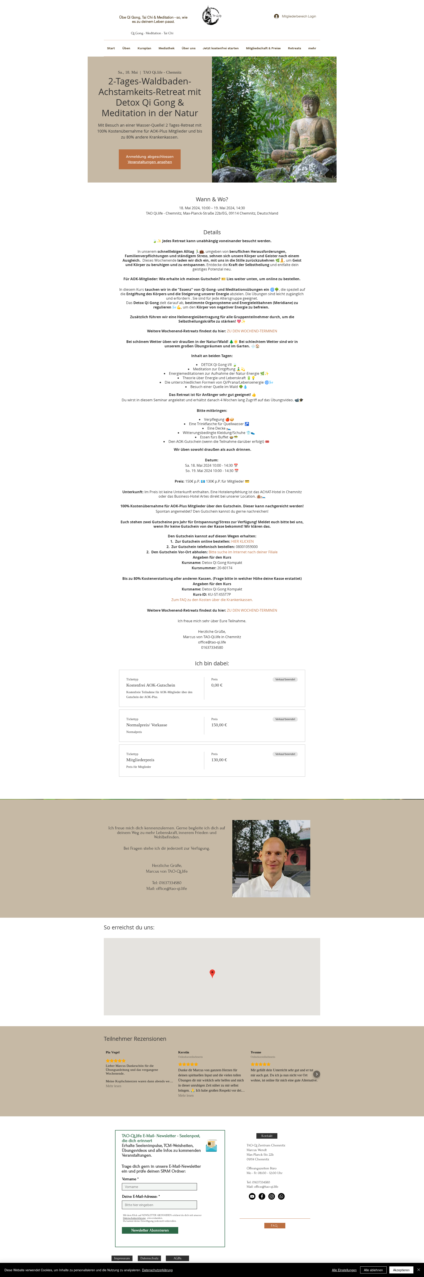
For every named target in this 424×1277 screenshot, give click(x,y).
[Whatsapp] (281, 1196)
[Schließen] (418, 1269)
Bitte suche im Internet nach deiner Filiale (243, 552)
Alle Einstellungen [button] (344, 1270)
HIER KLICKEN (242, 541)
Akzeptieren (401, 1270)
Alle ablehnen (373, 1270)
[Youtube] (252, 1196)
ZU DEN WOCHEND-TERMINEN (252, 331)
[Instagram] (271, 1196)
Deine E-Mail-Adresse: (139, 1197)
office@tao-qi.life (171, 888)
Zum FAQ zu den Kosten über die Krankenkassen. (212, 599)
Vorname (129, 1179)
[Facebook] (262, 1196)
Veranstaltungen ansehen (150, 162)
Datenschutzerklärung (134, 1218)
